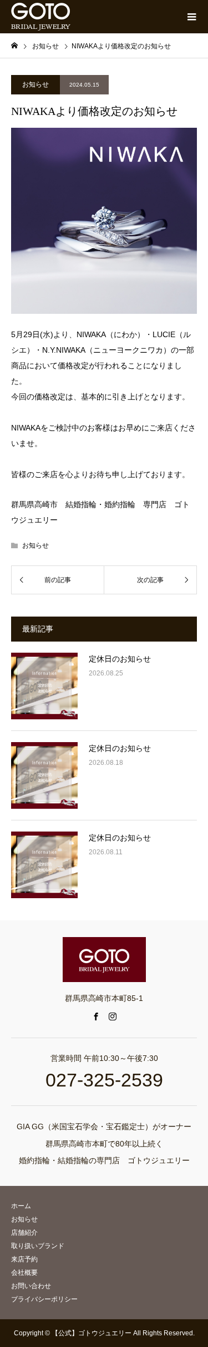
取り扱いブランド (37, 1246)
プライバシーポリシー (44, 1299)
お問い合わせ (31, 1286)
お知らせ (35, 84)
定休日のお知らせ (120, 658)
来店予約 (24, 1259)
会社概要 (24, 1272)
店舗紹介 (24, 1232)
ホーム (21, 1206)
